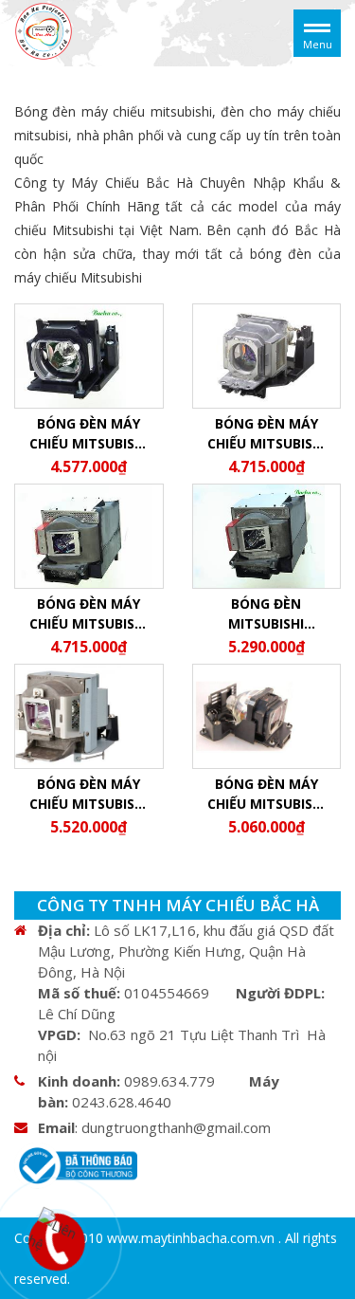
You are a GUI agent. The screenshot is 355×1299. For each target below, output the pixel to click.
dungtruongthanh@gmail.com (176, 1127)
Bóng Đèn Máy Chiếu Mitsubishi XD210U (88, 614)
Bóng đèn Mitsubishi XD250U (266, 614)
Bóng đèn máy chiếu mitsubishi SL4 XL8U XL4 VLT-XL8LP (88, 433)
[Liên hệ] (58, 1238)
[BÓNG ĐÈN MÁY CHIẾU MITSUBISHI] (43, 32)
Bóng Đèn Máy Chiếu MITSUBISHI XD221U (266, 433)
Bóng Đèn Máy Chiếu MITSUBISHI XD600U (88, 794)
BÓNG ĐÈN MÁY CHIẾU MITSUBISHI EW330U (266, 794)
